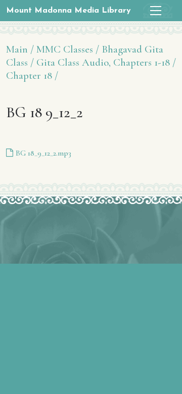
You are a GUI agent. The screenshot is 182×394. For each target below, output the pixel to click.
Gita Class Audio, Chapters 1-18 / (106, 62)
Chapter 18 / (32, 75)
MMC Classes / (67, 49)
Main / (20, 49)
